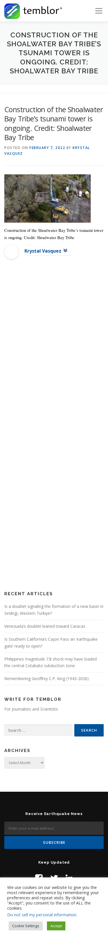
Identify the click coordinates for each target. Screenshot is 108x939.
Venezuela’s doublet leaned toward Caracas (44, 626)
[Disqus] (54, 357)
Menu (98, 10)
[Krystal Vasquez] (11, 251)
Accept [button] (56, 925)
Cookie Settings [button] (25, 925)
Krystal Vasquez (42, 251)
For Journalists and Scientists (31, 709)
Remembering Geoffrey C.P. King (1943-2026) (46, 678)
